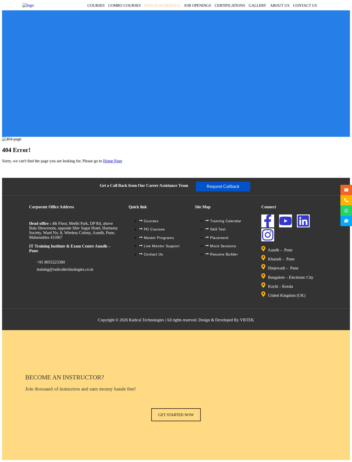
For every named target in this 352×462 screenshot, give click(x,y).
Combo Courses (124, 5)
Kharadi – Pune (282, 259)
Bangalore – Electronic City (290, 277)
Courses (96, 5)
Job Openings (197, 5)
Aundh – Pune (281, 250)
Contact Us (305, 5)
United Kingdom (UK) (286, 295)
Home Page (112, 161)
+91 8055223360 (51, 262)
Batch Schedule (162, 5)
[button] (223, 187)
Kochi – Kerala (280, 286)
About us (279, 5)
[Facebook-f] (267, 220)
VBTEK (247, 320)
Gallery (257, 5)
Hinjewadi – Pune (283, 268)
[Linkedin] (303, 220)
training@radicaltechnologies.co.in (65, 269)
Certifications (230, 5)
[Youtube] (285, 220)
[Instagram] (267, 234)
